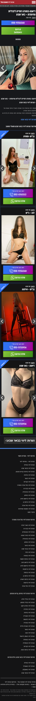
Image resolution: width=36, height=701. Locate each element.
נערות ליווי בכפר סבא (28, 549)
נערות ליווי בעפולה (29, 640)
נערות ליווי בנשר (30, 478)
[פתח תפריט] (33, 2)
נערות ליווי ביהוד (30, 546)
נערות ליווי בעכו (30, 633)
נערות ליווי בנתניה (29, 556)
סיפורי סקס (31, 512)
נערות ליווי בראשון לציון (27, 499)
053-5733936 (20, 347)
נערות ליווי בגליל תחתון (27, 603)
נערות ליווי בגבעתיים (28, 532)
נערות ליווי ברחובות (29, 569)
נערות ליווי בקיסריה (29, 643)
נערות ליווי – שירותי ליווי (27, 462)
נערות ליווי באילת (29, 465)
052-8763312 (20, 194)
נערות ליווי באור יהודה (28, 525)
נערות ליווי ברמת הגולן (28, 650)
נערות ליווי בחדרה (29, 609)
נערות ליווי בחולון (29, 495)
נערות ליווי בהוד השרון (28, 535)
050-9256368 (18, 23)
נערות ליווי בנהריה (29, 623)
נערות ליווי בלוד (30, 552)
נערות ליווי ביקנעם (29, 619)
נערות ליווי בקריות (29, 482)
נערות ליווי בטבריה (29, 616)
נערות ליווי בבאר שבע (28, 119)
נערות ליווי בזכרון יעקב (28, 606)
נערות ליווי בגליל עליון (28, 599)
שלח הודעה (20, 201)
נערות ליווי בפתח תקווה (27, 559)
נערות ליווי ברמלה (29, 573)
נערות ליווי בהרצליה (29, 492)
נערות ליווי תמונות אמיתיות (26, 509)
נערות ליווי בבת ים (29, 489)
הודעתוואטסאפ (18, 31)
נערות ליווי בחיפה (29, 475)
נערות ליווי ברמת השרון (27, 579)
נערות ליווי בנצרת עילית (27, 626)
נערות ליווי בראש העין (28, 562)
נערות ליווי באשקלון (29, 670)
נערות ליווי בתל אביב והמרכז (26, 485)
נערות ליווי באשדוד (29, 666)
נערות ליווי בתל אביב (28, 505)
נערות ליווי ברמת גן (29, 502)
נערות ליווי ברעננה (29, 583)
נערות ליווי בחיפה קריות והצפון (25, 472)
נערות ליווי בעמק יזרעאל (27, 636)
